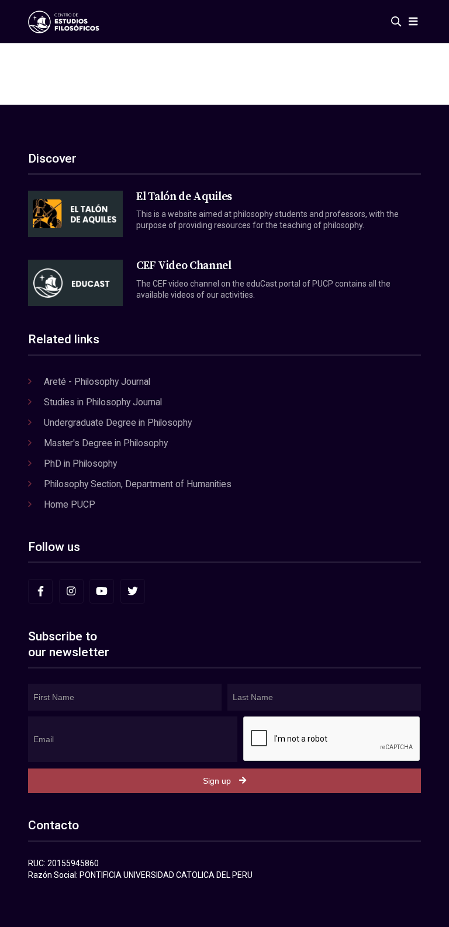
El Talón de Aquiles (184, 196)
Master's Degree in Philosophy (106, 443)
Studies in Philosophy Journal (103, 402)
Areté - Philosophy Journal (97, 381)
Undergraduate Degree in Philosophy (118, 422)
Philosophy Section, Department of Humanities (138, 484)
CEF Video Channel (183, 266)
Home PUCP (69, 504)
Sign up (217, 780)
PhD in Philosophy (80, 463)
